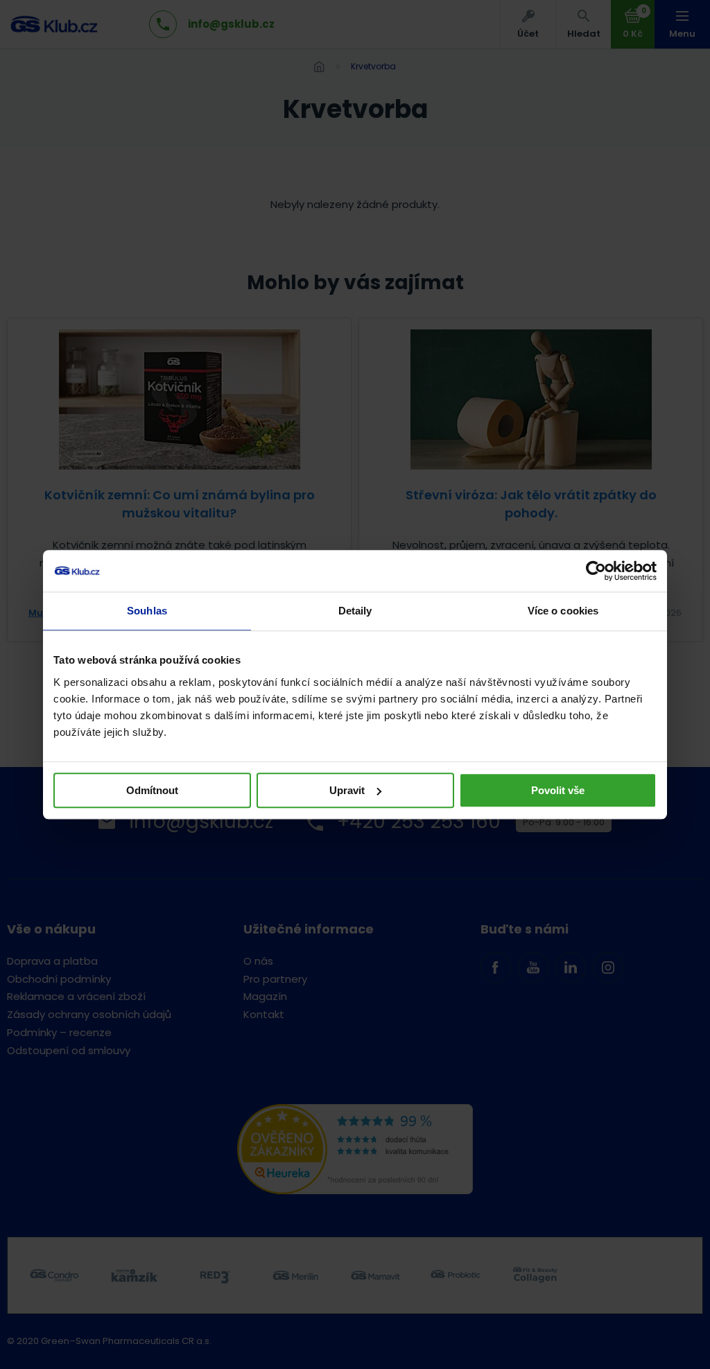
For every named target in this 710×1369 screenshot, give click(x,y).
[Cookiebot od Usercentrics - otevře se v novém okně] (596, 570)
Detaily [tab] (355, 611)
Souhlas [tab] (147, 611)
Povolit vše (558, 790)
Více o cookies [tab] (563, 611)
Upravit (347, 790)
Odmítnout (152, 790)
